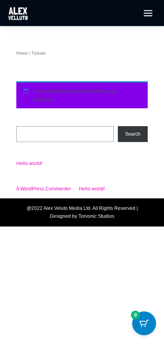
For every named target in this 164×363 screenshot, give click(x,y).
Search (24, 122)
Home (22, 53)
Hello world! (29, 163)
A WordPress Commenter (43, 189)
